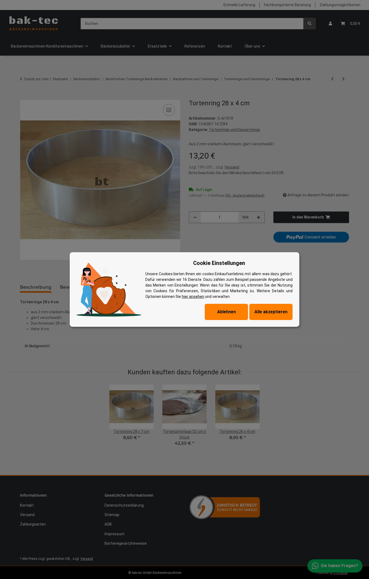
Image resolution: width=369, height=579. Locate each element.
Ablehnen (226, 311)
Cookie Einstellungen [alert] (219, 263)
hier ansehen (193, 296)
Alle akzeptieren (270, 311)
